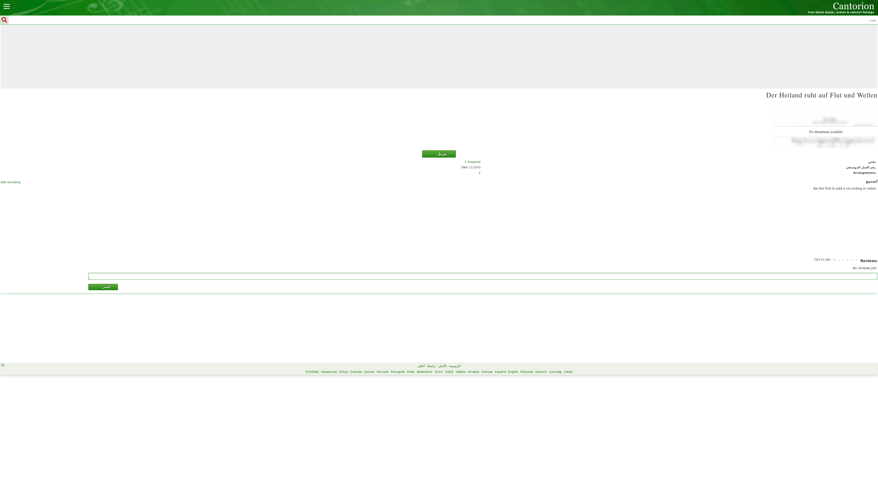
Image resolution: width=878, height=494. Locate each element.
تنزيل (442, 154)
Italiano (461, 371)
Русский (382, 371)
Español (500, 371)
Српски (369, 371)
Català (568, 371)
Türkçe (343, 371)
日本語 (449, 371)
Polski (411, 371)
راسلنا (431, 366)
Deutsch (541, 371)
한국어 (439, 371)
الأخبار (442, 366)
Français (487, 371)
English (513, 371)
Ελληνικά (526, 371)
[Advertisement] (439, 56)
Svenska (356, 371)
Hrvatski (473, 371)
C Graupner (473, 162)
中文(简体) (312, 371)
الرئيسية (454, 366)
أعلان (421, 366)
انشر (106, 287)
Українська (329, 371)
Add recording (10, 182)
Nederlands (424, 371)
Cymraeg (555, 371)
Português (398, 371)
